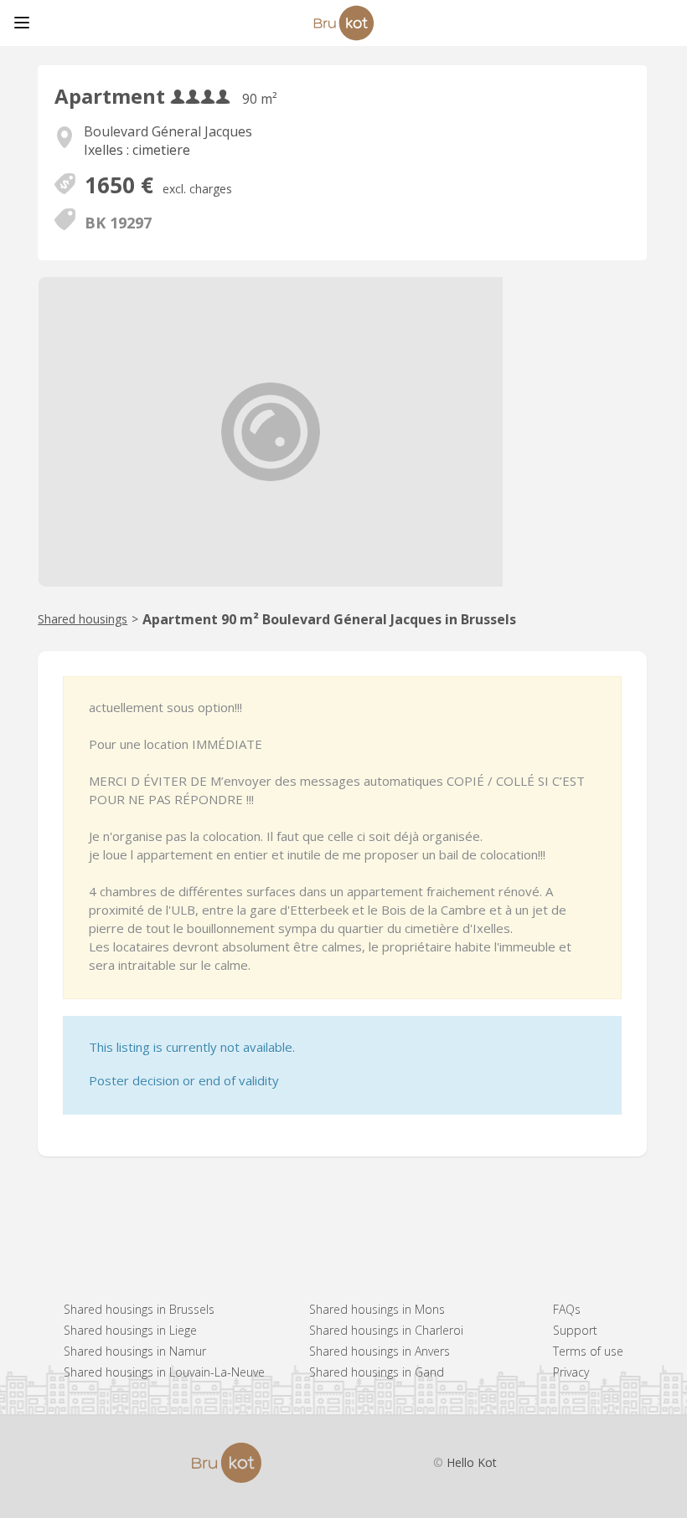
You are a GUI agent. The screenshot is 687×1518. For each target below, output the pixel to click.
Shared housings (82, 619)
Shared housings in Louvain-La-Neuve (164, 1372)
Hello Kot (472, 1462)
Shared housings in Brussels (139, 1309)
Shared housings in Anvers (379, 1351)
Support (575, 1330)
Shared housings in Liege (130, 1330)
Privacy (571, 1372)
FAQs (567, 1309)
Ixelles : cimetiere (137, 150)
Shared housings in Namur (135, 1351)
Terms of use (588, 1351)
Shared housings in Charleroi (386, 1330)
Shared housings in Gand (376, 1372)
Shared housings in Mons (377, 1309)
